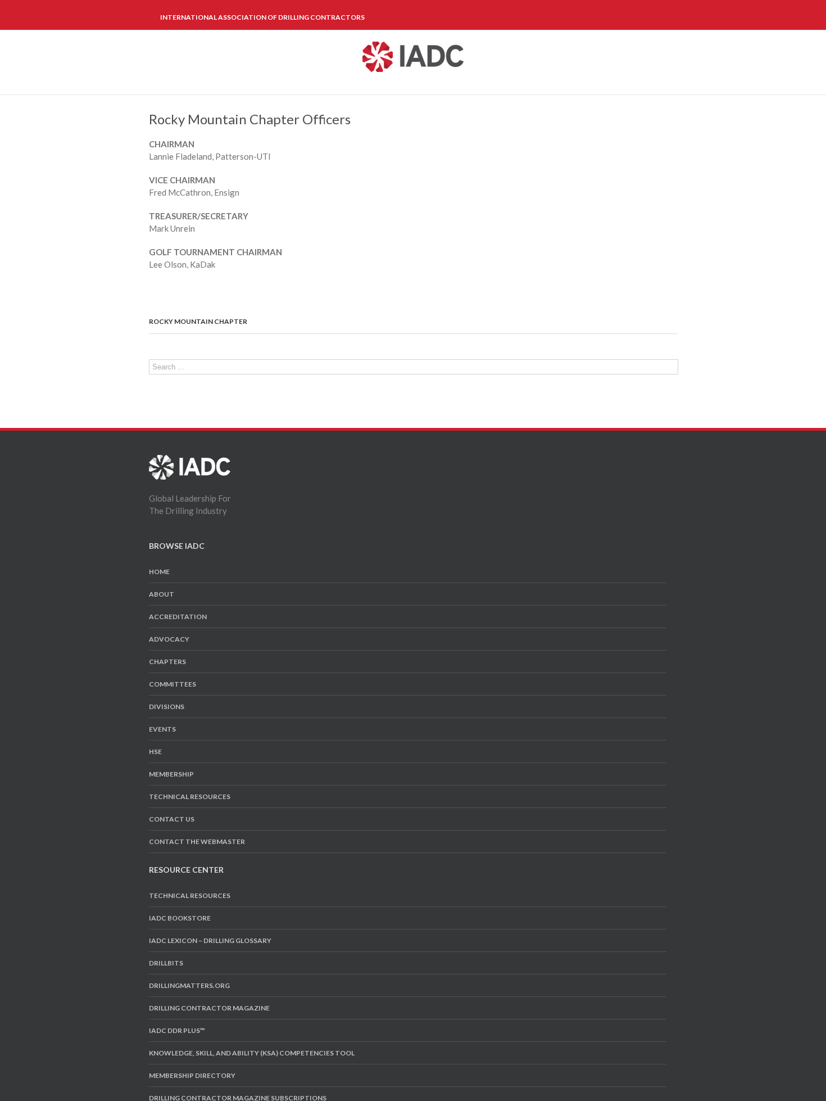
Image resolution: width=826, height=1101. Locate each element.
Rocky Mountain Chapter (198, 321)
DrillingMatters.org (189, 985)
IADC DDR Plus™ (177, 1030)
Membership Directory (192, 1075)
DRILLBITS (166, 963)
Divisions (166, 706)
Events (162, 729)
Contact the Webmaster (197, 841)
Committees (172, 684)
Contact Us (171, 819)
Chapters (167, 661)
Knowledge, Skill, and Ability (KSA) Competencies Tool (252, 1053)
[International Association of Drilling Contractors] (189, 461)
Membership (171, 774)
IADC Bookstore (180, 918)
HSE (155, 751)
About (161, 594)
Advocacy (169, 639)
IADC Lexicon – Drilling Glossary (210, 940)
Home (159, 571)
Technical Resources (189, 796)
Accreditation (178, 616)
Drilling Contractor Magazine (209, 1008)
